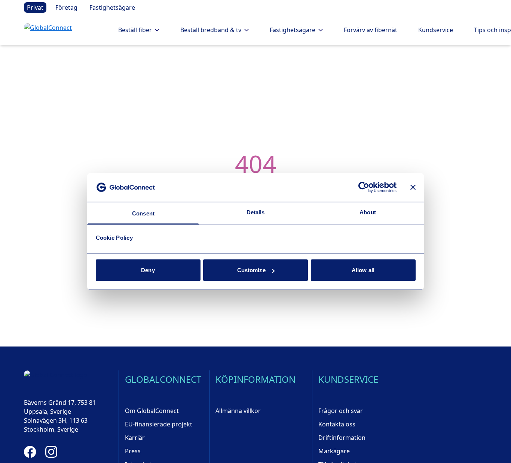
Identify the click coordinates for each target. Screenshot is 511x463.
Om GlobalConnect (152, 411)
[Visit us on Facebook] (30, 452)
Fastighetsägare (112, 7)
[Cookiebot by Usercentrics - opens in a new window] (364, 187)
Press (133, 451)
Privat (35, 7)
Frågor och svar (340, 411)
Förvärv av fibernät (370, 30)
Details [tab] (256, 212)
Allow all (363, 270)
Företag (66, 7)
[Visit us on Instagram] (51, 452)
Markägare (334, 451)
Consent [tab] (143, 213)
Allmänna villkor (238, 411)
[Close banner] (413, 187)
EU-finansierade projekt (158, 424)
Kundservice (435, 30)
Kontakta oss (336, 424)
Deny (147, 270)
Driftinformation (341, 438)
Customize (251, 270)
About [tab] (367, 212)
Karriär (135, 438)
